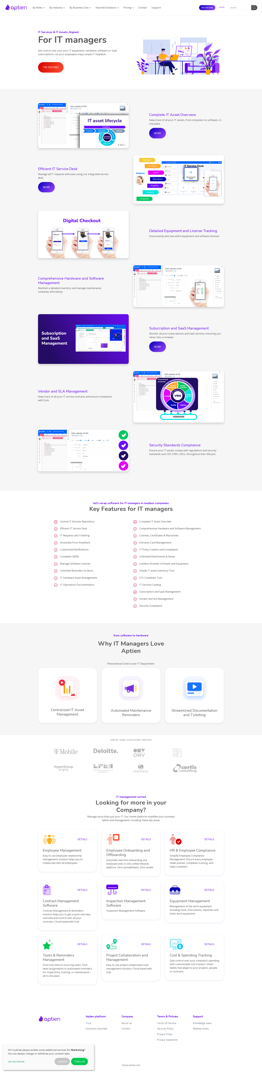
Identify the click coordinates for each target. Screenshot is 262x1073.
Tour (88, 1023)
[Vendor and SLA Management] (178, 397)
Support (156, 7)
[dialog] (48, 1057)
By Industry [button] (57, 7)
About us (126, 1023)
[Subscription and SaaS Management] (83, 339)
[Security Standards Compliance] (83, 450)
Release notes (201, 1028)
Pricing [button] (128, 7)
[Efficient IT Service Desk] (178, 179)
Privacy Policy (164, 1034)
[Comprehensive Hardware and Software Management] (178, 286)
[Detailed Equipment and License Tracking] (83, 234)
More (157, 133)
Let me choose (16, 1061)
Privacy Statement (167, 1039)
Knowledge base (202, 1023)
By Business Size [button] (80, 7)
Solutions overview (96, 1028)
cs (220, 7)
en (223, 7)
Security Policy (165, 1028)
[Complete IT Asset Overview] (83, 125)
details (82, 839)
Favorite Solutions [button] (107, 7)
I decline (62, 1061)
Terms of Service (166, 1023)
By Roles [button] (39, 7)
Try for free (207, 7)
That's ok (79, 1061)
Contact (142, 7)
